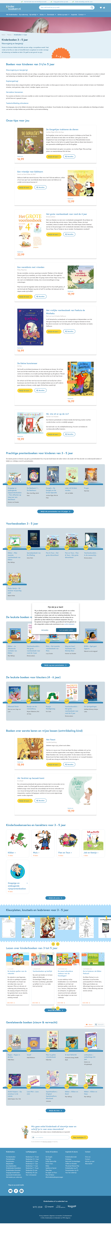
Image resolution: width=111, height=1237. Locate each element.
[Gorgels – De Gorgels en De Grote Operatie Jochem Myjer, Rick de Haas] (53, 482)
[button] (58, 944)
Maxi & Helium (50, 1175)
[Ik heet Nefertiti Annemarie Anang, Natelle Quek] (72, 1046)
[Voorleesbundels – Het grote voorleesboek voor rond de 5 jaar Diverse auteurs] (72, 700)
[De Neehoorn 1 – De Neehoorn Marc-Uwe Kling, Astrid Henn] (34, 481)
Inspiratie (74, 14)
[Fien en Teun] (68, 843)
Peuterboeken (10, 1161)
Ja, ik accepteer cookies (66, 630)
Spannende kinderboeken (13, 1175)
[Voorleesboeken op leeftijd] (42, 979)
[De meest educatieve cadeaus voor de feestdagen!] (67, 979)
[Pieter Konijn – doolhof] (8, 927)
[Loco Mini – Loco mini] (34, 1081)
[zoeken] (92, 7)
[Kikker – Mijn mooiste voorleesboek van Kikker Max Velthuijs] (15, 546)
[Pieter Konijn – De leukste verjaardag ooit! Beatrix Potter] (15, 581)
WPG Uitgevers (66, 1218)
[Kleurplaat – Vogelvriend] (47, 927)
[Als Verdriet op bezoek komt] (81, 791)
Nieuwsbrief (88, 1163)
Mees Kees (49, 1170)
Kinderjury (68, 1159)
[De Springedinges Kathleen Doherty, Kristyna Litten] (91, 698)
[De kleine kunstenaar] (81, 379)
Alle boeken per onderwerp (14, 1177)
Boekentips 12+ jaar (31, 1170)
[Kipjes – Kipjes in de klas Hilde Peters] (15, 1046)
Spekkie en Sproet (51, 1168)
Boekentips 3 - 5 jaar (32, 1161)
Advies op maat (63, 14)
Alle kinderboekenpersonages (54, 1177)
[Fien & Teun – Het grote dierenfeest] (53, 543)
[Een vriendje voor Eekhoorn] (81, 183)
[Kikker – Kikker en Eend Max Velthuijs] (72, 1083)
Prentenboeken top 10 (71, 1170)
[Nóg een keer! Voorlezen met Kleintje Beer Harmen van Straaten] (72, 639)
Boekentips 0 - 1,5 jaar (32, 1157)
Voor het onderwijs (70, 1172)
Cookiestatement (67, 1215)
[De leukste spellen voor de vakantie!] (17, 979)
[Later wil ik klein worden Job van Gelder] (72, 480)
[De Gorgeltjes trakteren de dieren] (30, 141)
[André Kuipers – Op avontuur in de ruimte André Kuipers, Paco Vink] (15, 1084)
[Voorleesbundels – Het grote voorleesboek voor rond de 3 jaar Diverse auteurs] (34, 640)
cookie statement (69, 624)
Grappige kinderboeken (13, 1172)
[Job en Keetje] (93, 843)
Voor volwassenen (31, 1175)
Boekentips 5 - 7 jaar (32, 1163)
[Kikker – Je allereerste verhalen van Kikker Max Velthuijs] (15, 640)
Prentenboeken (10, 1159)
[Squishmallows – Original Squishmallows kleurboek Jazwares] (53, 1085)
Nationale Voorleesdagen (72, 1161)
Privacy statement (44, 1215)
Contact (81, 14)
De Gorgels (49, 1157)
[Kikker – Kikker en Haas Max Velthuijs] (91, 1083)
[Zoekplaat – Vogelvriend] (28, 927)
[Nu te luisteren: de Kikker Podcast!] (93, 979)
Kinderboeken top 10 (71, 1168)
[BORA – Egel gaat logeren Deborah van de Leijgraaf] (91, 638)
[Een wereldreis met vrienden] (81, 277)
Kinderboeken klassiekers (13, 1168)
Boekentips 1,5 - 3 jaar (32, 1159)
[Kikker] (17, 843)
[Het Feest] (30, 748)
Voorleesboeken (10, 1157)
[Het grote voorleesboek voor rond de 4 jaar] (30, 230)
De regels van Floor (51, 1172)
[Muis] (42, 843)
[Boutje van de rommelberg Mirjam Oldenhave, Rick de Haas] (34, 699)
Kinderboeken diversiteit (13, 1170)
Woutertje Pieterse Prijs (72, 1166)
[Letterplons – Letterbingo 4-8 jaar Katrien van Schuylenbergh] (91, 1048)
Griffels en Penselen (71, 1163)
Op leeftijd (32, 14)
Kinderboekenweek (71, 1157)
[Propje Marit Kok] (91, 479)
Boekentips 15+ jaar (31, 1172)
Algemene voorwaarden (56, 1215)
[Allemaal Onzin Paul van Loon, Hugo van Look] (15, 698)
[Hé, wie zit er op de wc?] (30, 423)
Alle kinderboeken (12, 14)
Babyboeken (9, 1163)
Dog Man (48, 1159)
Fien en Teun (49, 1163)
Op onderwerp (23, 14)
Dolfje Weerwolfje (51, 1161)
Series (42, 14)
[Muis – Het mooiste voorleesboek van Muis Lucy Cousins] (53, 639)
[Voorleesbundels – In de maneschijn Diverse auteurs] (91, 544)
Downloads (50, 14)
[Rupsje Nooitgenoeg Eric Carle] (53, 698)
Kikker (47, 1166)
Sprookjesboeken (11, 1166)
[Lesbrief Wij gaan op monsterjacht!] (86, 927)
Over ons (87, 1157)
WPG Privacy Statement (47, 1141)
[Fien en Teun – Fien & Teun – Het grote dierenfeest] (72, 544)
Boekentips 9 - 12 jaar (32, 1168)
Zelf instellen (44, 630)
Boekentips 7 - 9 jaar (32, 1166)
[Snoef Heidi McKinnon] (34, 1045)
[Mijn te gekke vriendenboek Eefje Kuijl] (53, 1046)
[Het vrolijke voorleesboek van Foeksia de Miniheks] (30, 327)
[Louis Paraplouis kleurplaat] (67, 927)
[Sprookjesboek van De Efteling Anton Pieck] (34, 544)
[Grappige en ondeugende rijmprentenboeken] (17, 877)
